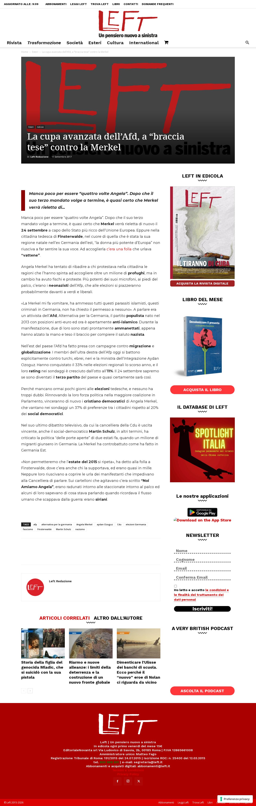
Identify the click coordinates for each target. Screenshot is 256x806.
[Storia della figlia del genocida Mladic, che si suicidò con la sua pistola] (43, 643)
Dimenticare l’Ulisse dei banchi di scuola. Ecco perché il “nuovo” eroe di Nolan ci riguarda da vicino (138, 672)
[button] (247, 43)
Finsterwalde (44, 529)
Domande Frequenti (157, 4)
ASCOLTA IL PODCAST (202, 690)
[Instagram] (128, 781)
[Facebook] (50, 177)
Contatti (131, 4)
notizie (40, 127)
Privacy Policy (128, 774)
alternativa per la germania (56, 524)
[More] (89, 177)
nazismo (80, 529)
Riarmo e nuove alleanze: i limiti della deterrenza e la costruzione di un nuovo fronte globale (90, 672)
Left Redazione (39, 156)
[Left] (128, 23)
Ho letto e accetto (201, 594)
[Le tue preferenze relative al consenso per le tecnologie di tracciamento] (235, 799)
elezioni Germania (136, 524)
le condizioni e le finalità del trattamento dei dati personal (201, 594)
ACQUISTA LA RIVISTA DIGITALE (202, 283)
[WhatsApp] (76, 177)
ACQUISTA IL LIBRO (202, 389)
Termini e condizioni (128, 770)
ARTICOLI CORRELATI (64, 617)
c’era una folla (119, 249)
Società (75, 42)
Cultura (115, 42)
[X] (63, 177)
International (144, 42)
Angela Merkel (84, 524)
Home (24, 52)
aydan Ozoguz (105, 524)
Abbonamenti (55, 4)
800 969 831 (109, 762)
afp (35, 524)
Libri (116, 4)
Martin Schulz (63, 529)
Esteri (94, 42)
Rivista (14, 42)
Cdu (119, 524)
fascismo (28, 529)
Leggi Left (78, 4)
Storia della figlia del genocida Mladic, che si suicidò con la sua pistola (42, 670)
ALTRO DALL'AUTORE (118, 617)
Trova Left (100, 4)
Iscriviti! (202, 609)
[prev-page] (23, 690)
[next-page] (30, 690)
